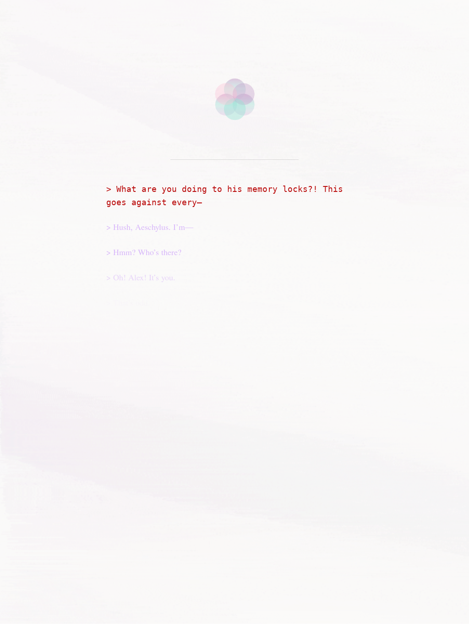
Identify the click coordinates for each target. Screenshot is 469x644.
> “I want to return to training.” (163, 493)
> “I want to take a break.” (154, 518)
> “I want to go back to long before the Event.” (193, 543)
